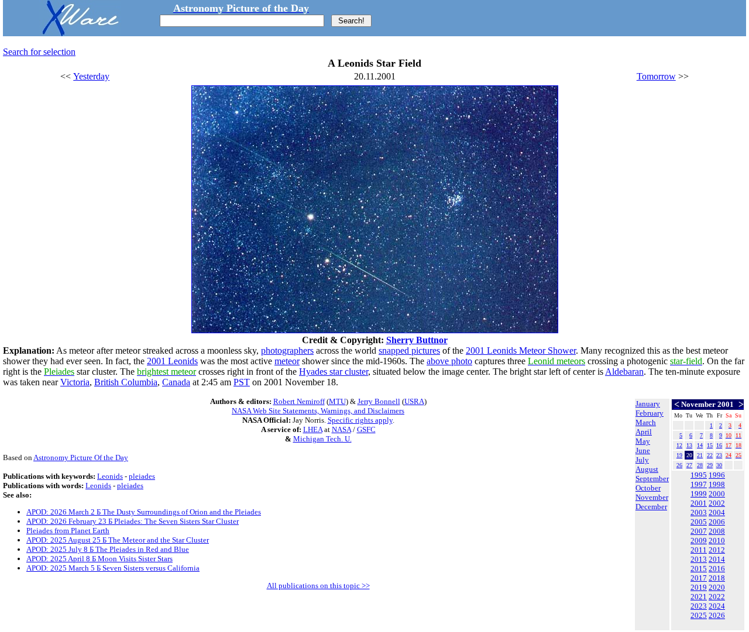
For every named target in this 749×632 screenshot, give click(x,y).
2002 (717, 503)
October (648, 488)
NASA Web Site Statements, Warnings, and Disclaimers (318, 410)
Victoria (75, 382)
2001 (698, 503)
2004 (717, 512)
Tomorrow (656, 76)
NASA (341, 429)
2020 (717, 587)
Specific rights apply (360, 420)
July (642, 459)
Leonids (110, 476)
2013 (698, 559)
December (651, 506)
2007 (698, 531)
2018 (717, 578)
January (647, 403)
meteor (287, 361)
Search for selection (39, 52)
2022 (717, 596)
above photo (449, 361)
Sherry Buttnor (417, 340)
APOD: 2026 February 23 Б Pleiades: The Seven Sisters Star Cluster (132, 521)
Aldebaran (624, 372)
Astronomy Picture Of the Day (80, 457)
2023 (698, 606)
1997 (698, 484)
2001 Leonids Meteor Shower (521, 350)
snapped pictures (409, 350)
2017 (698, 578)
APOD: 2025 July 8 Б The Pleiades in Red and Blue (107, 549)
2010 (717, 540)
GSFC (366, 429)
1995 (698, 475)
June (642, 450)
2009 (698, 540)
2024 (717, 606)
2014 (717, 559)
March (645, 422)
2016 (717, 568)
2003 (698, 512)
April (643, 431)
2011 (698, 549)
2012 (717, 549)
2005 (698, 521)
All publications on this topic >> (318, 585)
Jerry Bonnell (379, 401)
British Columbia (125, 382)
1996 (717, 475)
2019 (698, 587)
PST (241, 382)
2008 (717, 531)
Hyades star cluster (333, 372)
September (652, 478)
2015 (698, 568)
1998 (717, 484)
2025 (698, 615)
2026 (717, 615)
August (646, 469)
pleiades (142, 476)
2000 (717, 493)
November (651, 497)
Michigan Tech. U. (322, 438)
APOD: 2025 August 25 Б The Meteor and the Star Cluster (117, 540)
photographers (287, 350)
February (649, 413)
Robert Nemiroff (299, 401)
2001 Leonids (172, 361)
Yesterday (91, 76)
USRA (414, 401)
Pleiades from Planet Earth (67, 530)
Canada (176, 382)
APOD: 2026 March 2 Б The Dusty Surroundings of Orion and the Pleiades (143, 511)
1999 (698, 493)
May (642, 441)
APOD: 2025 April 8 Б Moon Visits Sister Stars (99, 558)
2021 (698, 596)
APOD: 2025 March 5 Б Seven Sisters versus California (113, 568)
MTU (337, 401)
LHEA (312, 429)
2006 (717, 521)
